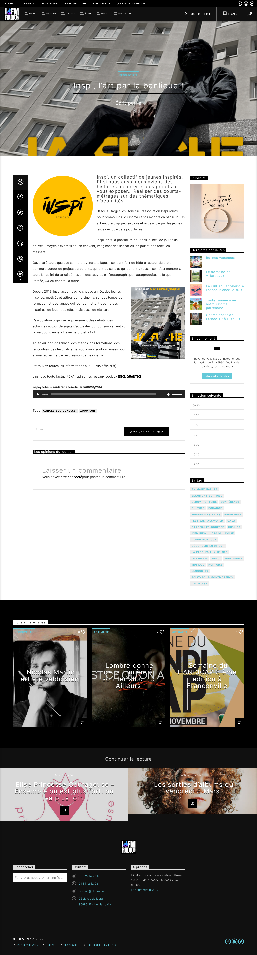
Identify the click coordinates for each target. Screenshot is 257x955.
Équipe (88, 14)
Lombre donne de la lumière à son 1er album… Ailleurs (128, 676)
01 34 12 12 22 (88, 883)
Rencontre (200, 570)
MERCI (216, 558)
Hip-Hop (234, 527)
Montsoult (233, 558)
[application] (109, 394)
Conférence (230, 501)
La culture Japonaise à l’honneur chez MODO (225, 288)
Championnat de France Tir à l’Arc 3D (223, 317)
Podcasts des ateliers (132, 3)
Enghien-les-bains (206, 514)
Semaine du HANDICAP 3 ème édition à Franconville (207, 676)
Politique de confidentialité (104, 945)
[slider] (177, 394)
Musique (198, 564)
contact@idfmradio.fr (93, 891)
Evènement (233, 514)
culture (198, 508)
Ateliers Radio (103, 3)
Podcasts (70, 14)
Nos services (124, 14)
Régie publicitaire (76, 3)
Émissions (51, 14)
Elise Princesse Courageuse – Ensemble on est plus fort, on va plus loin (65, 791)
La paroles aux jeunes (209, 552)
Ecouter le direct (200, 13)
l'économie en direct (208, 545)
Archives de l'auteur (146, 432)
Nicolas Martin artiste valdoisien (50, 675)
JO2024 (215, 533)
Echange (215, 508)
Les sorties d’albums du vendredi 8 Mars (194, 788)
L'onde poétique (204, 539)
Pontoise (215, 564)
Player (232, 13)
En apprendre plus (143, 889)
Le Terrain (200, 558)
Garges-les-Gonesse (59, 410)
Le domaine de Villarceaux (218, 274)
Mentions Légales (27, 945)
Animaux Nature (204, 489)
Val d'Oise (199, 583)
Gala (231, 520)
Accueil (33, 14)
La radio (29, 3)
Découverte (128, 75)
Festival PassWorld (207, 520)
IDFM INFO (199, 533)
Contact (11, 3)
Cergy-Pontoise (204, 501)
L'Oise (229, 533)
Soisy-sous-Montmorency (212, 577)
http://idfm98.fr (89, 876)
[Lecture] (38, 394)
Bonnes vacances (220, 258)
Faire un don (49, 3)
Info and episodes (217, 376)
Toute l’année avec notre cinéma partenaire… (221, 304)
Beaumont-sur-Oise (207, 495)
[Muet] (169, 394)
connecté (75, 477)
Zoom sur (87, 410)
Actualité (101, 632)
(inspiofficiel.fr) (104, 366)
